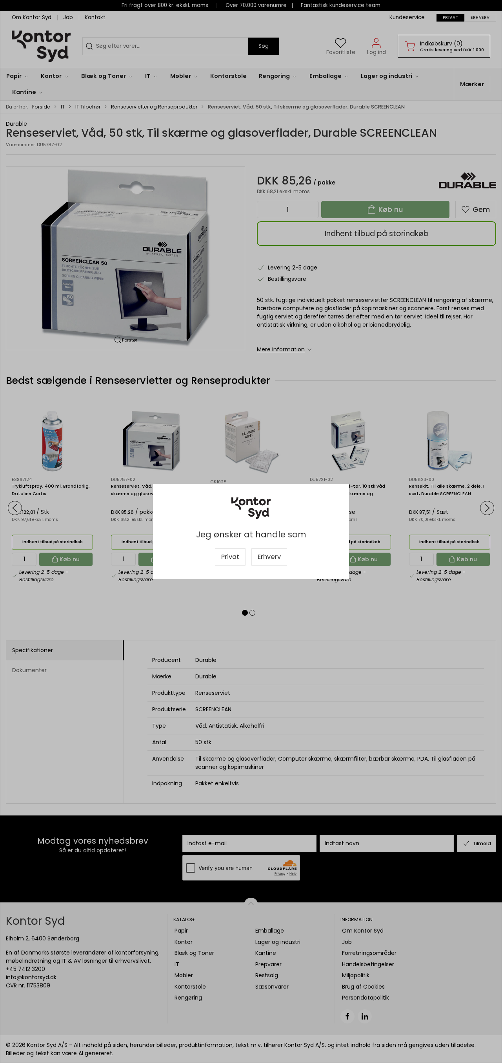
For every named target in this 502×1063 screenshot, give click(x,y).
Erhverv (269, 556)
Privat (230, 556)
